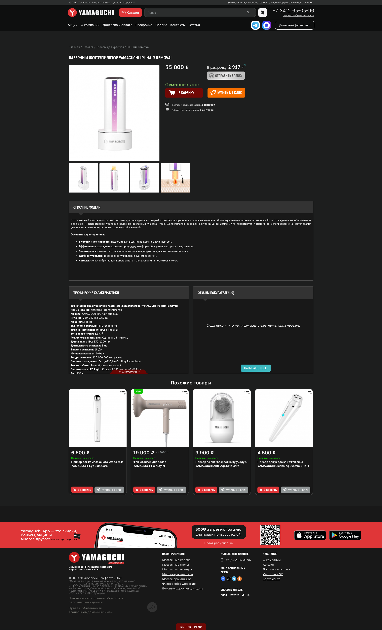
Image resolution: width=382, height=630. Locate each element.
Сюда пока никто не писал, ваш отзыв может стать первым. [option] (253, 325)
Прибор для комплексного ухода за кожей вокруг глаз (108, 462)
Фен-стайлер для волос (149, 462)
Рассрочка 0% (273, 574)
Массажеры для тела (177, 574)
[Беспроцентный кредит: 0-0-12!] (245, 65)
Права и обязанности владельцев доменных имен (91, 610)
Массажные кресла (176, 560)
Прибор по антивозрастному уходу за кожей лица (230, 462)
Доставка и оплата (117, 25)
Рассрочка (143, 25)
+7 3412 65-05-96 (293, 10)
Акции (73, 25)
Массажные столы (175, 564)
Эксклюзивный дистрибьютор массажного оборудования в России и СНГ (270, 2)
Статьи (194, 25)
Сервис (161, 25)
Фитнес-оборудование (179, 583)
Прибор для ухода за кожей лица (280, 462)
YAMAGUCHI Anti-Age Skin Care (217, 465)
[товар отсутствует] (262, 12)
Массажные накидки (177, 569)
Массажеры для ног (176, 579)
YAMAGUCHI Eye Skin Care (89, 465)
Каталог (268, 564)
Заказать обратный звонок (298, 15)
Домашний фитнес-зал (294, 25)
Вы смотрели (191, 627)
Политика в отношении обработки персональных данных (96, 600)
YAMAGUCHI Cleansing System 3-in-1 (283, 465)
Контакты (177, 25)
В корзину (84, 489)
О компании (90, 25)
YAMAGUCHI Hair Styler (149, 465)
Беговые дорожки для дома (182, 588)
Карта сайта (271, 579)
